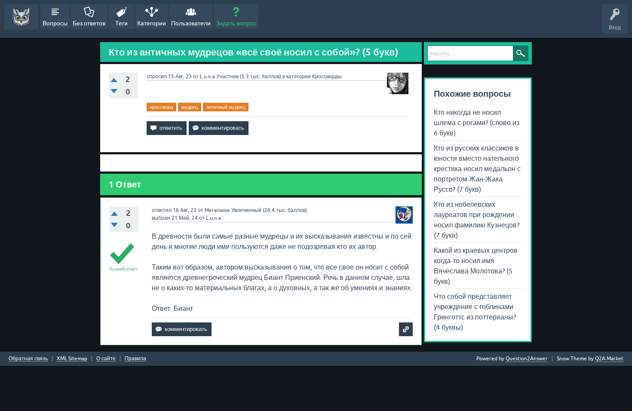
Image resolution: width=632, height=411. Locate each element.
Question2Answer (527, 359)
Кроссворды (327, 77)
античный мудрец (225, 107)
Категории (151, 23)
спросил (157, 77)
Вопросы (55, 23)
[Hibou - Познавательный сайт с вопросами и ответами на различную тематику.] (21, 17)
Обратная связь (28, 359)
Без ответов (89, 23)
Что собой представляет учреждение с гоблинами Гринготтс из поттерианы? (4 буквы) (475, 311)
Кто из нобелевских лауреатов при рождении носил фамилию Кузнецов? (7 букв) (476, 219)
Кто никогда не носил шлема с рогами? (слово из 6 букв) (476, 122)
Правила (135, 359)
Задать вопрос (236, 23)
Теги (121, 23)
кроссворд (161, 107)
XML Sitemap (72, 359)
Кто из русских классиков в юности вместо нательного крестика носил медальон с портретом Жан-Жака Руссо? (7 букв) (477, 168)
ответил (162, 210)
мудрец (189, 107)
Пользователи (191, 23)
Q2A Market (609, 359)
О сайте (106, 359)
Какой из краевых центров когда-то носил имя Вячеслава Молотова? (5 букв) (476, 265)
